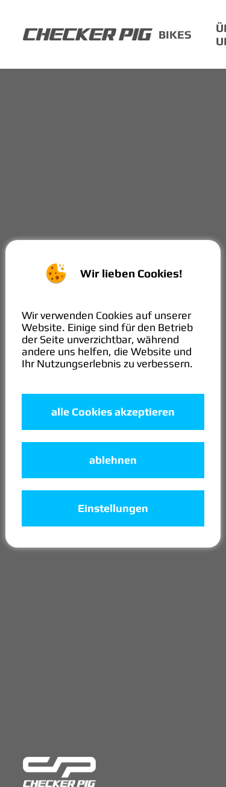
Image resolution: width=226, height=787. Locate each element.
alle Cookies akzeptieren (113, 412)
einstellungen (113, 508)
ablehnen (113, 460)
